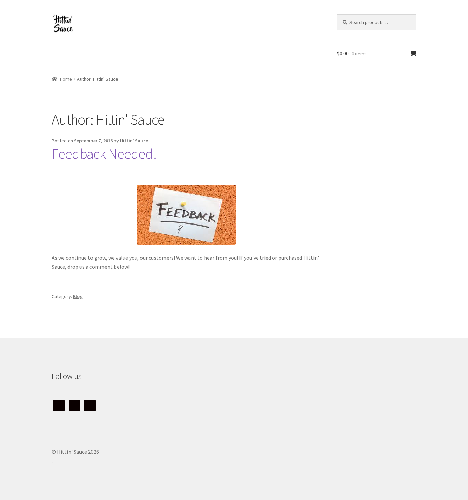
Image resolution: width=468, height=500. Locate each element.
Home (66, 79)
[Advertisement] (380, 153)
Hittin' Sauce (134, 141)
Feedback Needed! (104, 154)
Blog (78, 296)
